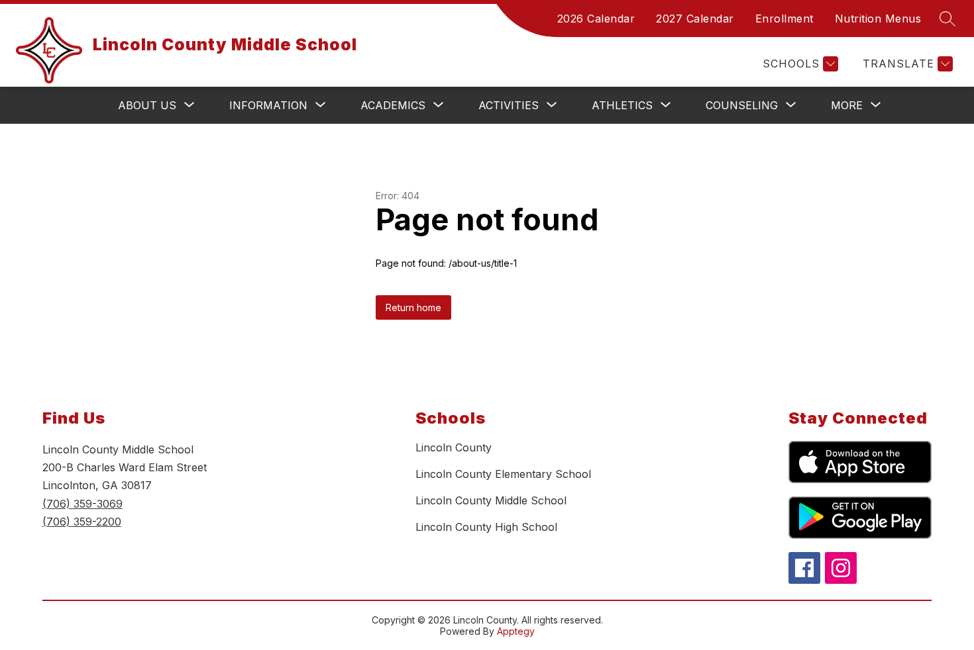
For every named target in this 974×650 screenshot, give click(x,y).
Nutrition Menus (878, 18)
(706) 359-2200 (81, 521)
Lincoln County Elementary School (503, 474)
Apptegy (516, 631)
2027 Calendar (695, 18)
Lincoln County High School (486, 527)
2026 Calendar (596, 18)
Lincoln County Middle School (491, 500)
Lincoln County (453, 447)
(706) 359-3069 (82, 503)
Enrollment (784, 18)
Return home (413, 307)
